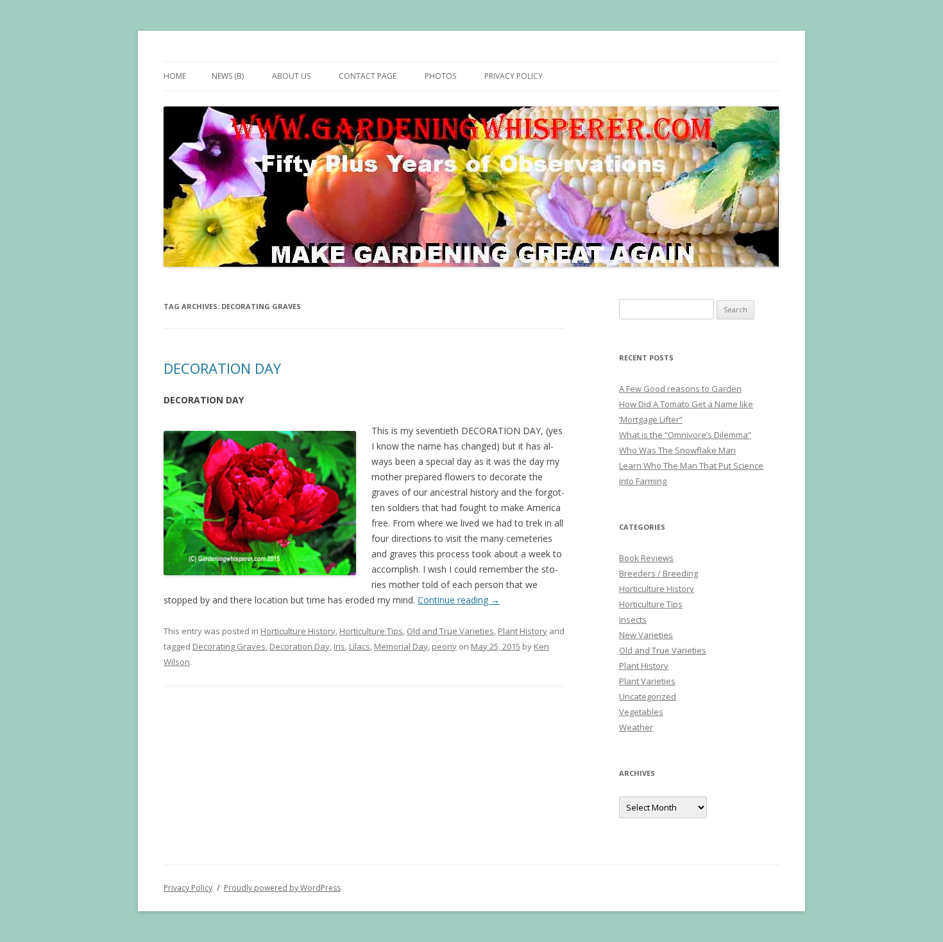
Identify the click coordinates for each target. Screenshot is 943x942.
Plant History (522, 631)
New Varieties (646, 635)
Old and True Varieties (450, 631)
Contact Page (367, 76)
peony (444, 646)
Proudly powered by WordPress (282, 887)
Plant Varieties (647, 681)
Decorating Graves (229, 646)
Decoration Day (299, 646)
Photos (440, 76)
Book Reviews (646, 558)
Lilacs (359, 646)
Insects (633, 619)
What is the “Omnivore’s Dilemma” (685, 435)
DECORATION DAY (222, 368)
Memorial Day (401, 646)
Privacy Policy (513, 76)
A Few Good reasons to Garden (680, 388)
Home (175, 76)
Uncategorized (647, 696)
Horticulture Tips (371, 631)
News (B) (228, 76)
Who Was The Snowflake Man (677, 450)
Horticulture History (298, 631)
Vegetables (641, 712)
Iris (339, 646)
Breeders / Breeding (658, 573)
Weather (636, 727)
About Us (291, 76)
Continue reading (459, 600)
